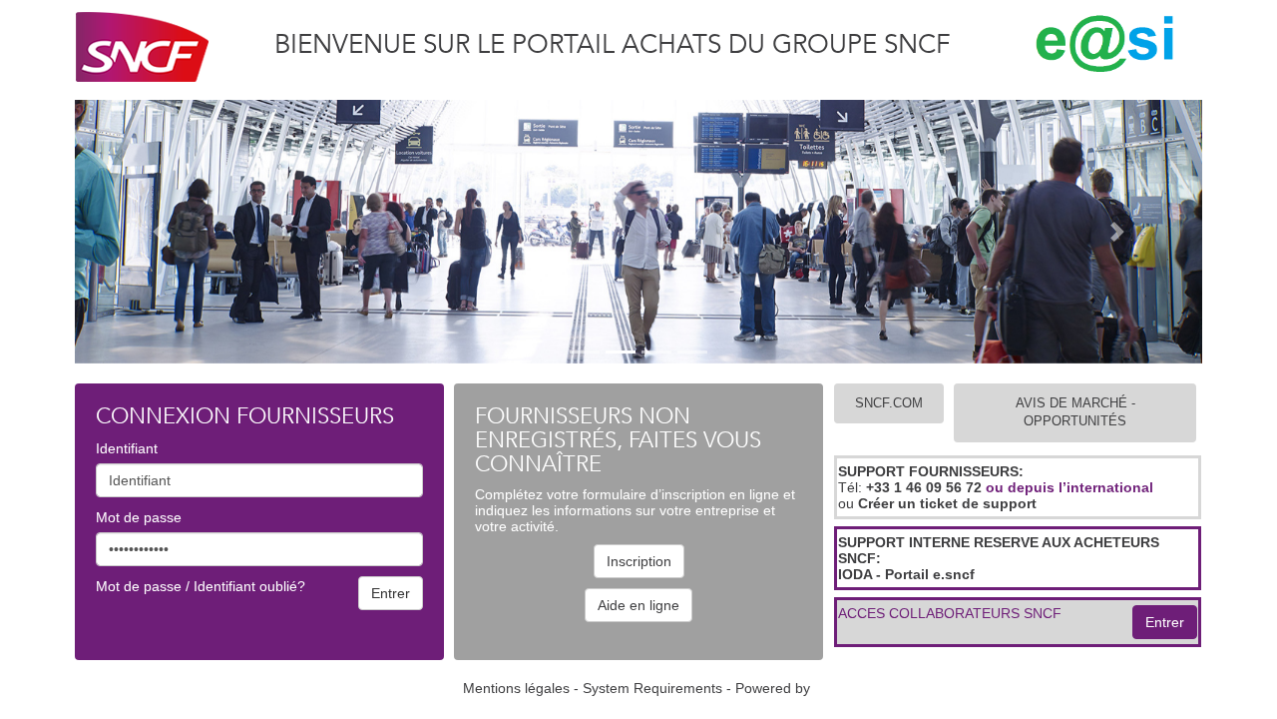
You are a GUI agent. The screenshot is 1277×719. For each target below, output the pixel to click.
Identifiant (127, 448)
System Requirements (652, 688)
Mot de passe (139, 517)
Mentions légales (516, 688)
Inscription (639, 561)
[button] (159, 231)
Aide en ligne (638, 605)
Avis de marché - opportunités (1075, 412)
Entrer (1164, 622)
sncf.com (889, 402)
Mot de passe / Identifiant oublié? (200, 586)
